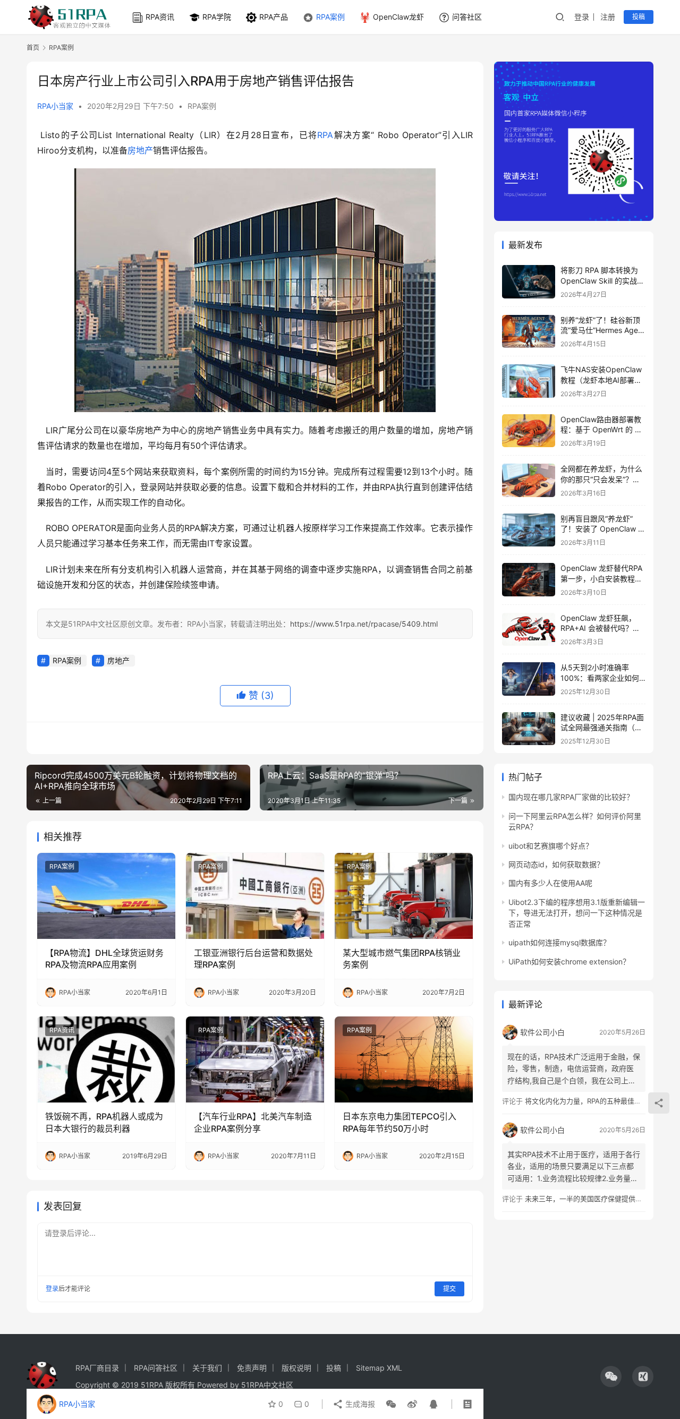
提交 (449, 1289)
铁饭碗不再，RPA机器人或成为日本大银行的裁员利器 (104, 1122)
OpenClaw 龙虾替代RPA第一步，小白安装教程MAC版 (601, 578)
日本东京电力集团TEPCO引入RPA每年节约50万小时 (399, 1122)
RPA (325, 135)
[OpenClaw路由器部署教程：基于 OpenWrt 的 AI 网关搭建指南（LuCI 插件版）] (528, 431)
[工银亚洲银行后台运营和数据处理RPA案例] (255, 896)
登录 (581, 16)
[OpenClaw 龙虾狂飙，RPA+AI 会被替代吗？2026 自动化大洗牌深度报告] (528, 629)
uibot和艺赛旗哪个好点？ (550, 845)
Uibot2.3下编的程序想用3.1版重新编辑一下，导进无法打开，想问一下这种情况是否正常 (576, 912)
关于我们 (207, 1367)
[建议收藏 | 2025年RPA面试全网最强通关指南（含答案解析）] (528, 729)
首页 (33, 48)
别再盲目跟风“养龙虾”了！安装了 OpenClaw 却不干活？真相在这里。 (602, 529)
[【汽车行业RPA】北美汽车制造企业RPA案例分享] (255, 1059)
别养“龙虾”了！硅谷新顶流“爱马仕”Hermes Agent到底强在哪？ (602, 330)
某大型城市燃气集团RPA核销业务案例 (402, 958)
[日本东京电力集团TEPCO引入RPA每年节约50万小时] (404, 1059)
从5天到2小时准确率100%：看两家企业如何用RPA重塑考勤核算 (599, 678)
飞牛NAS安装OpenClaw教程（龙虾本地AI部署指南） (601, 380)
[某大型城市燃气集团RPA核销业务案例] (404, 896)
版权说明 (296, 1367)
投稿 (638, 17)
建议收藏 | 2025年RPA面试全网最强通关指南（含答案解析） (602, 727)
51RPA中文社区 (268, 1384)
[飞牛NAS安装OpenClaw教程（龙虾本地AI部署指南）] (528, 381)
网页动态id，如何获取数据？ (556, 864)
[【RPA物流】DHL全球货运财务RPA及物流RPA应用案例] (106, 896)
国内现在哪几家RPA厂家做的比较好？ (571, 796)
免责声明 (252, 1367)
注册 (607, 16)
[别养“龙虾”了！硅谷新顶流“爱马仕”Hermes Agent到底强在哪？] (528, 331)
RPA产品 (273, 16)
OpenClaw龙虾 (398, 16)
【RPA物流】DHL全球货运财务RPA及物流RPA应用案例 (104, 958)
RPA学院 (216, 16)
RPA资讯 (160, 16)
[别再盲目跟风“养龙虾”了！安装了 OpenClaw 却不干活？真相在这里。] (528, 530)
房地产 (140, 150)
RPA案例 (330, 16)
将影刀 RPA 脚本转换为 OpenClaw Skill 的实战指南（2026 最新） (602, 280)
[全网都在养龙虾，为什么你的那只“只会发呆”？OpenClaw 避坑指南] (528, 480)
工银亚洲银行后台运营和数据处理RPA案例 (253, 958)
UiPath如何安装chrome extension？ (569, 961)
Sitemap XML (379, 1367)
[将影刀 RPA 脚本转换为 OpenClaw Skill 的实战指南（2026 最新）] (528, 281)
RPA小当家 (55, 105)
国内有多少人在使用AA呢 (550, 882)
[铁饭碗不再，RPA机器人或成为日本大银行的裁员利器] (106, 1059)
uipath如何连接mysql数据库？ (559, 942)
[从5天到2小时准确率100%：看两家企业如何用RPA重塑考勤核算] (528, 679)
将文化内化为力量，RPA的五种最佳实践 (586, 1101)
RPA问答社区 (155, 1367)
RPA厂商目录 (97, 1367)
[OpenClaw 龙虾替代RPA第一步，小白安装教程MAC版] (528, 579)
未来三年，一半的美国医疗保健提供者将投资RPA (600, 1198)
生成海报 (359, 1403)
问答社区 (467, 16)
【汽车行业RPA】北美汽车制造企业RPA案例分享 (253, 1122)
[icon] (611, 1376)
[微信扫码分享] (391, 1404)
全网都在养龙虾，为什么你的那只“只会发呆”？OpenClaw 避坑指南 (601, 479)
